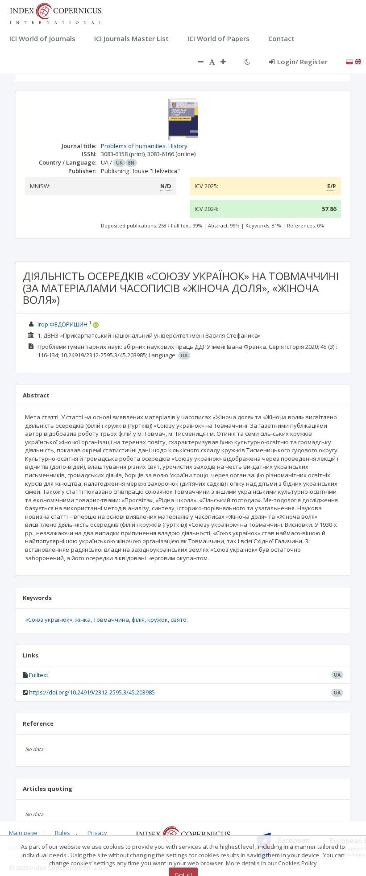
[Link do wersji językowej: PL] (349, 61)
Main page (23, 833)
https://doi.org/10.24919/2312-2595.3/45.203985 (92, 692)
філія (138, 620)
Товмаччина (111, 620)
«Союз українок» (48, 620)
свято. (179, 620)
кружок (157, 620)
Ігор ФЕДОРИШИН (62, 324)
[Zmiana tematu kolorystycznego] (247, 61)
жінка (83, 620)
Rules (62, 833)
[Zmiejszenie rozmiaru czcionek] (196, 61)
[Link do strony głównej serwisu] (55, 12)
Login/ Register (302, 61)
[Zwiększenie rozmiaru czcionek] (227, 61)
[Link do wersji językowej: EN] (358, 61)
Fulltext (38, 675)
